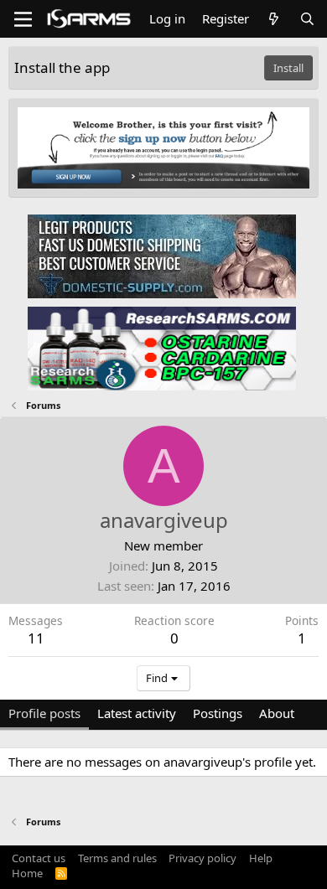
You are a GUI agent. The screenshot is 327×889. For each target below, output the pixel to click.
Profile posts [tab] (44, 713)
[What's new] (273, 19)
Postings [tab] (217, 713)
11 (36, 638)
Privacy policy (202, 858)
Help (260, 858)
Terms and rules (117, 858)
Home (27, 873)
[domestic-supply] (162, 255)
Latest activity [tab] (136, 713)
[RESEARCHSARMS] (162, 347)
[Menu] (23, 19)
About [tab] (276, 713)
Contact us (38, 858)
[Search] (307, 19)
